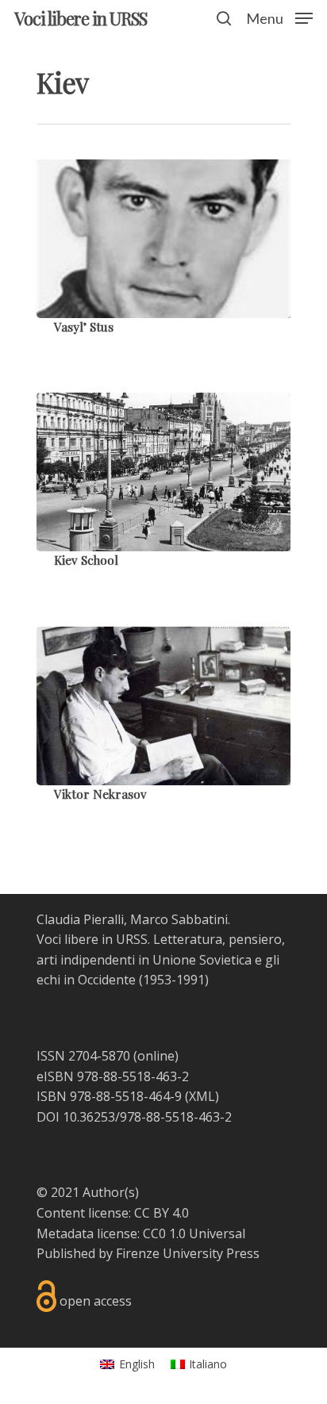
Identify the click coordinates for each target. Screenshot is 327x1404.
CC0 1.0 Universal (194, 1233)
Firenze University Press (188, 1253)
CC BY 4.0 (161, 1213)
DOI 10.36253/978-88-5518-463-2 (134, 1117)
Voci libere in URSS (80, 18)
